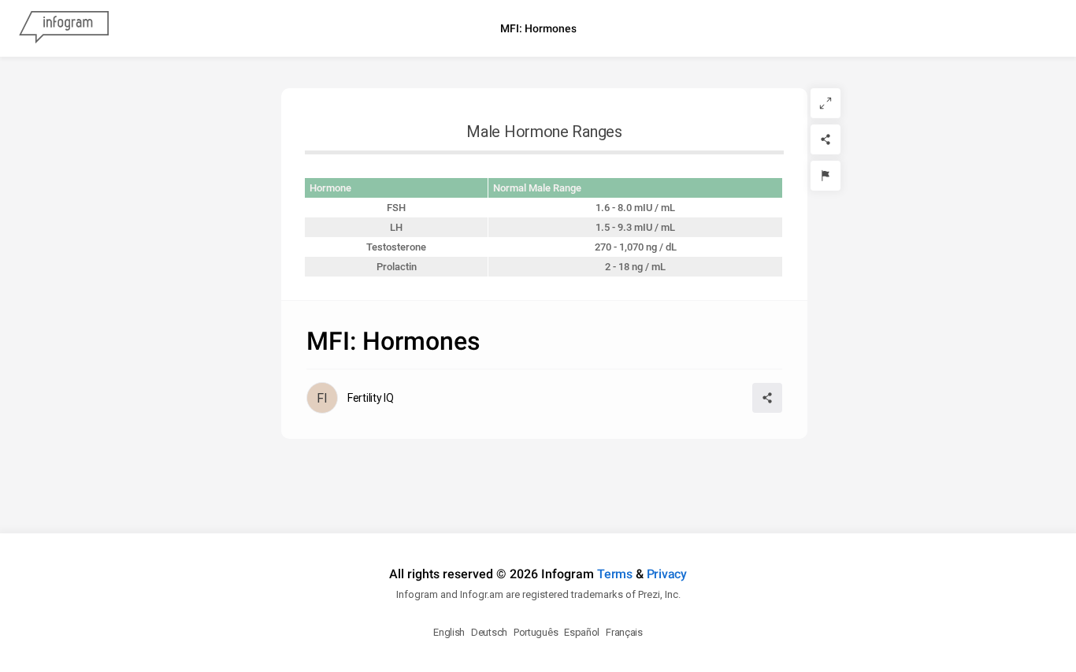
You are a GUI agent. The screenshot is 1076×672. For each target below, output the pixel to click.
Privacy (667, 573)
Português (536, 632)
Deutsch (489, 632)
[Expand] (825, 103)
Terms (615, 573)
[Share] (825, 139)
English (449, 632)
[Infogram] (64, 28)
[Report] (825, 176)
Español (581, 632)
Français (624, 632)
